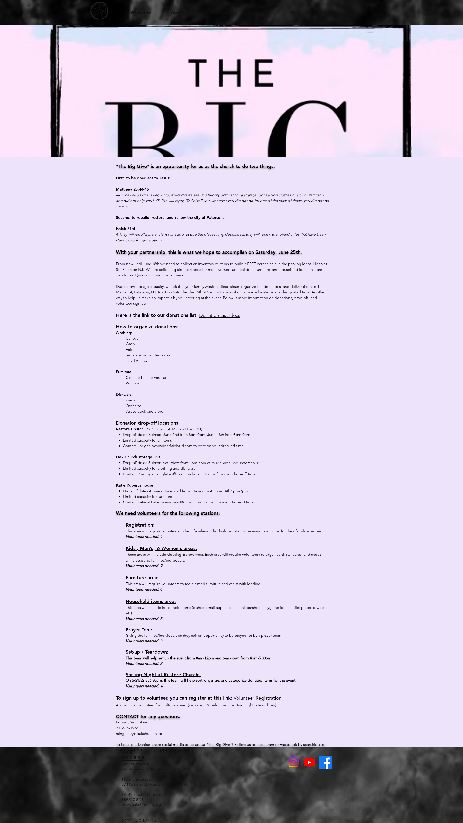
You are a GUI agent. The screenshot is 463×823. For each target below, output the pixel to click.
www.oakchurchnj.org (141, 804)
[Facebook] (325, 762)
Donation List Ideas (219, 315)
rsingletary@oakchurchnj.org (180, 474)
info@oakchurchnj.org (142, 794)
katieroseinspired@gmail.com (176, 502)
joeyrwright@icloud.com (171, 445)
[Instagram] (293, 762)
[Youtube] (309, 762)
